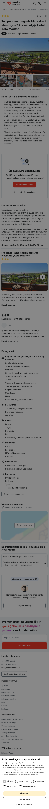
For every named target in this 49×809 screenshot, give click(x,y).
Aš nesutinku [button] (24, 799)
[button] (24, 804)
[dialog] (24, 782)
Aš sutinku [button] (24, 793)
